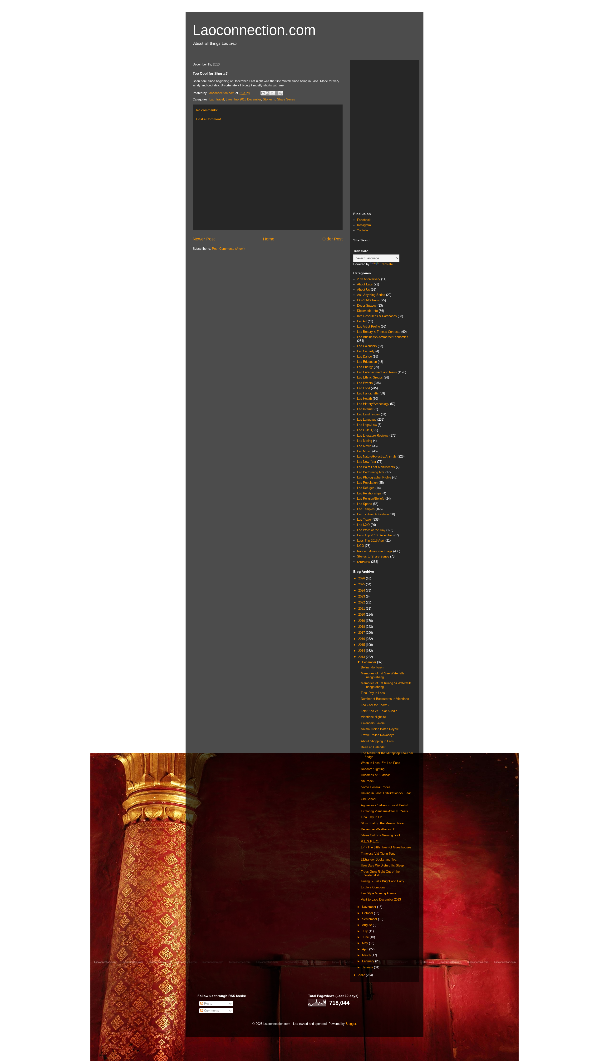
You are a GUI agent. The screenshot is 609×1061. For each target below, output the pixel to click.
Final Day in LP (371, 817)
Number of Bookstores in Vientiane (385, 699)
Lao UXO (363, 525)
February (368, 961)
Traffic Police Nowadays (377, 735)
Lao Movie (364, 446)
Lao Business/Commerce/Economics (382, 337)
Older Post (332, 239)
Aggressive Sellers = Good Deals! (384, 805)
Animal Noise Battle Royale (380, 729)
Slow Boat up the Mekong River (382, 823)
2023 (362, 596)
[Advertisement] (384, 135)
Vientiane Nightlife (373, 717)
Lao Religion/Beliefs (370, 498)
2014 (362, 651)
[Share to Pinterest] (281, 93)
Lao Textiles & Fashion (373, 514)
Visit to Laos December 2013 (381, 899)
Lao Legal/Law (367, 425)
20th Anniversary (368, 279)
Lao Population (367, 482)
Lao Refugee (365, 488)
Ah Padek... (369, 781)
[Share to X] (272, 93)
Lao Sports (364, 504)
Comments (211, 1010)
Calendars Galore (373, 723)
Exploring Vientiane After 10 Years (384, 811)
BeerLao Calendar (373, 747)
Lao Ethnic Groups (370, 377)
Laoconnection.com (254, 30)
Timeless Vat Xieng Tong (378, 853)
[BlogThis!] (267, 93)
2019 (362, 621)
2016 (362, 639)
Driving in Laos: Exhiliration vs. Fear (386, 793)
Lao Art (362, 321)
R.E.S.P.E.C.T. (371, 841)
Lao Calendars (367, 346)
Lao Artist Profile (368, 326)
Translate (386, 264)
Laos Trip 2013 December (243, 99)
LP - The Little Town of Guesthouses (386, 847)
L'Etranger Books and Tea (378, 859)
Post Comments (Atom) (228, 248)
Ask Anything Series (371, 295)
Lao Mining (364, 441)
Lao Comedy (365, 351)
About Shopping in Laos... (379, 741)
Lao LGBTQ (365, 430)
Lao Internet (365, 409)
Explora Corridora (373, 887)
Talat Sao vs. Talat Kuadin (379, 711)
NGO (360, 546)
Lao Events (365, 383)
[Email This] (262, 93)
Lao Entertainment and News (377, 372)
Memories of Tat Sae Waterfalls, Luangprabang (383, 675)
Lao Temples (366, 509)
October (368, 913)
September (370, 919)
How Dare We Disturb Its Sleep (382, 865)
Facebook (364, 220)
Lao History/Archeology (373, 404)
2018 (362, 626)
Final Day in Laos (373, 693)
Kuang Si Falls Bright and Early (382, 881)
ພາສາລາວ (363, 561)
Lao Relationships (369, 493)
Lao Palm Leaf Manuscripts (376, 467)
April (365, 949)
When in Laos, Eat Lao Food (380, 763)
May (365, 943)
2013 (362, 657)
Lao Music (364, 451)
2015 (362, 645)
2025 (362, 584)
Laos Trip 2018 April (370, 540)
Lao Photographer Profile (374, 477)
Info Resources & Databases (377, 316)
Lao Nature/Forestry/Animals (377, 456)
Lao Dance (364, 356)
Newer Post (204, 239)
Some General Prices (375, 787)
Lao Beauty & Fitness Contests (378, 332)
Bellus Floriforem (372, 667)
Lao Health (364, 398)
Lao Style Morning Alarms (378, 893)
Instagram (364, 225)
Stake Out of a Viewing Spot (380, 835)
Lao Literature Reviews (372, 435)
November (369, 907)
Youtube (362, 230)
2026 (362, 578)
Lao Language (366, 419)
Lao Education (367, 362)
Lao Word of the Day (371, 530)
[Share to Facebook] (276, 93)
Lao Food (363, 388)
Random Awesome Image (374, 551)
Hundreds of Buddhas (376, 775)
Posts (207, 1003)
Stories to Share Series (279, 99)
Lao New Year (366, 461)
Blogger (351, 1024)
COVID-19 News (368, 300)
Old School (368, 799)
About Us (363, 289)
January (368, 967)
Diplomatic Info (367, 311)
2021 (362, 608)
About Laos (365, 284)
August (367, 925)
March (367, 955)
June (366, 937)
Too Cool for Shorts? (375, 705)
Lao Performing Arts (370, 472)
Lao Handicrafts (368, 393)
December (369, 662)
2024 (362, 590)
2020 (362, 614)
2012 (362, 975)
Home (268, 239)
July (365, 931)
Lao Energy (365, 367)
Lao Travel (216, 99)
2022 (362, 602)
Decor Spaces (367, 305)
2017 (362, 632)
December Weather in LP (378, 829)
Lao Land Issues (368, 414)
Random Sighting (372, 769)
